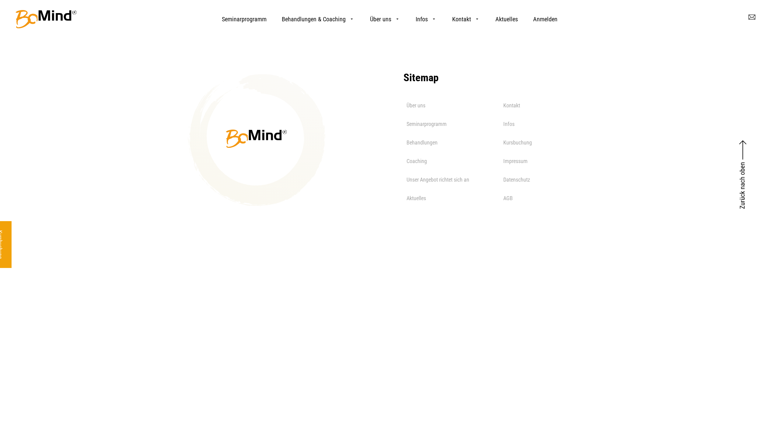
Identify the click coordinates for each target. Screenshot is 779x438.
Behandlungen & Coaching (314, 19)
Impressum (515, 161)
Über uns (380, 19)
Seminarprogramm (244, 19)
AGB (508, 198)
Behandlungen (422, 142)
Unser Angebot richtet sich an (438, 179)
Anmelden (545, 19)
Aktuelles (506, 19)
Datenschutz (516, 179)
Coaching (417, 161)
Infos (422, 19)
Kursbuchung (517, 142)
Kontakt (461, 19)
